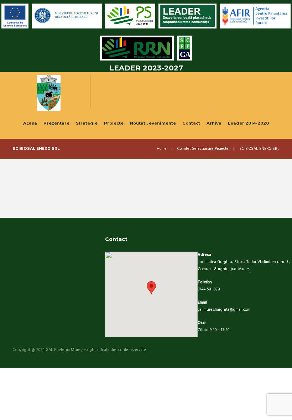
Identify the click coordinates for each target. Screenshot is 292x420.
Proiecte (114, 123)
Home (162, 149)
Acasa (30, 123)
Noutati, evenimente (153, 123)
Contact (191, 123)
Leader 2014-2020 (248, 123)
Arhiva (214, 123)
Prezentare (56, 123)
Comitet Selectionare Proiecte (203, 149)
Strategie (87, 123)
